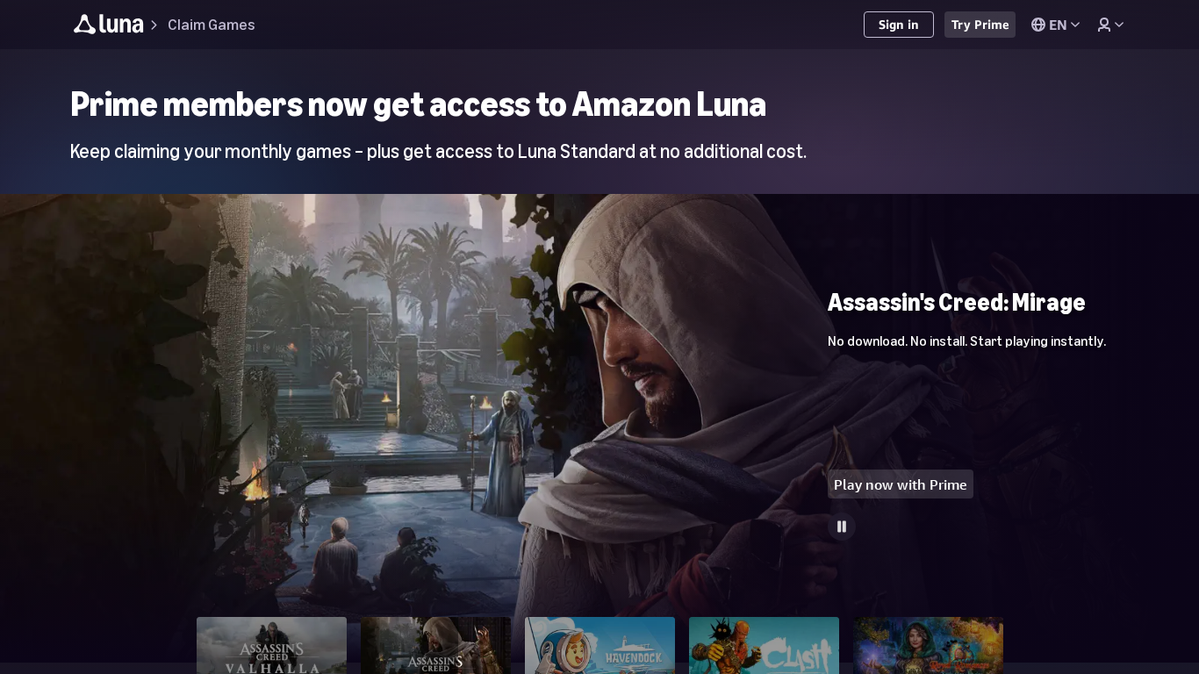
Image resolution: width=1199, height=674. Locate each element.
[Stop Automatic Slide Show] (842, 527)
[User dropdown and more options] (1110, 24)
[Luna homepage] (109, 26)
